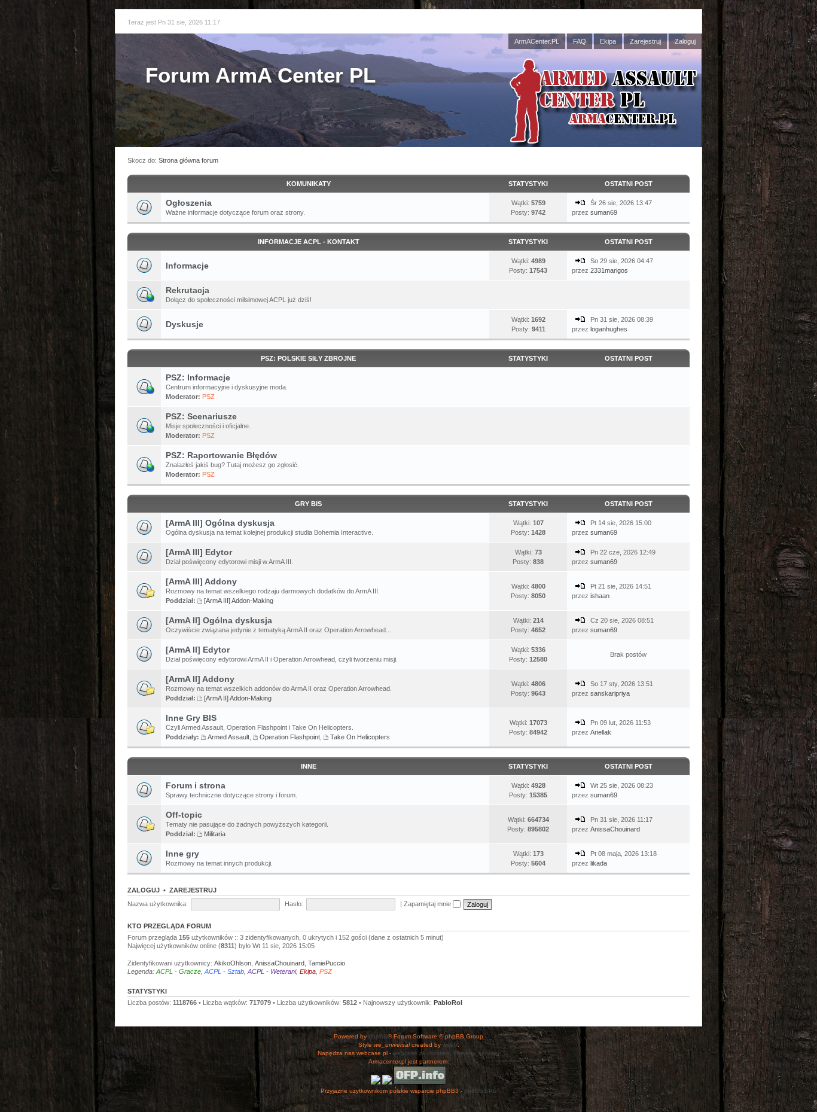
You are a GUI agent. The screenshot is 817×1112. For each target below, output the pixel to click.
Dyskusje (184, 324)
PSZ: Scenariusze (201, 416)
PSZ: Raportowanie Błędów (221, 455)
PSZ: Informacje (198, 377)
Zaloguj (685, 41)
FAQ (579, 41)
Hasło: (294, 903)
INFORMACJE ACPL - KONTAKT (308, 241)
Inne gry (182, 853)
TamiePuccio (326, 963)
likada (598, 863)
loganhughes (608, 329)
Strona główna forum (188, 160)
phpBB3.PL (480, 1090)
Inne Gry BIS (191, 718)
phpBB (378, 1036)
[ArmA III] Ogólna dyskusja (220, 523)
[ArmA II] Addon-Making (238, 698)
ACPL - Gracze (178, 971)
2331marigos (609, 270)
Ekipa (608, 41)
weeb (450, 1044)
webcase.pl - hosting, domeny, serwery (446, 1053)
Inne (308, 766)
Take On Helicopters (360, 737)
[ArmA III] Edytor (199, 552)
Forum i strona (195, 785)
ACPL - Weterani (272, 971)
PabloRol (448, 1002)
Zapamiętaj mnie (428, 903)
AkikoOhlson (232, 963)
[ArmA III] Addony (201, 581)
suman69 (603, 212)
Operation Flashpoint (290, 737)
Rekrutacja (187, 290)
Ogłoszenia (189, 203)
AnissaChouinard (615, 829)
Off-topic (184, 814)
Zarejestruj (645, 41)
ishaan (599, 595)
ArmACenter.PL (536, 41)
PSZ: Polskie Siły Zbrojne (308, 358)
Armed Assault (228, 737)
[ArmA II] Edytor (198, 649)
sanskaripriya (610, 693)
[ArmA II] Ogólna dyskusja (219, 620)
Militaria (214, 833)
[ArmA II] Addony (200, 679)
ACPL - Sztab (224, 971)
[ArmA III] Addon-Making (238, 600)
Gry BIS (308, 503)
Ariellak (600, 732)
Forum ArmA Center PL (260, 75)
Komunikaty (308, 183)
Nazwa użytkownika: (157, 903)
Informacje (187, 265)
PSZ (208, 396)
